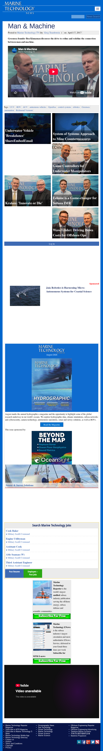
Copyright (9, 746)
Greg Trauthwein (52, 32)
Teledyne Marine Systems (81, 731)
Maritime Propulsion (78, 736)
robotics (76, 107)
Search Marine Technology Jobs (51, 525)
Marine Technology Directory (16, 737)
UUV (12, 107)
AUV (25, 107)
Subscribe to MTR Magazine (16, 729)
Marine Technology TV (28, 32)
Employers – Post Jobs (33, 573)
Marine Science (44, 735)
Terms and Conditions (13, 744)
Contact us (9, 740)
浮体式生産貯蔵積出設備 (80, 733)
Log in (52, 243)
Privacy (8, 748)
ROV (18, 107)
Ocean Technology (45, 729)
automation (9, 110)
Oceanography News (46, 725)
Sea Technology (44, 727)
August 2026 (51, 354)
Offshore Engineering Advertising (83, 729)
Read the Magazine (52, 424)
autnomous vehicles (38, 107)
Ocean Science (44, 733)
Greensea (86, 107)
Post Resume (14, 571)
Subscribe (52, 616)
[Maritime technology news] (19, 10)
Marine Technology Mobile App (17, 735)
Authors (8, 742)
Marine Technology (45, 731)
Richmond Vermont (24, 110)
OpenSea (52, 107)
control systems (64, 107)
